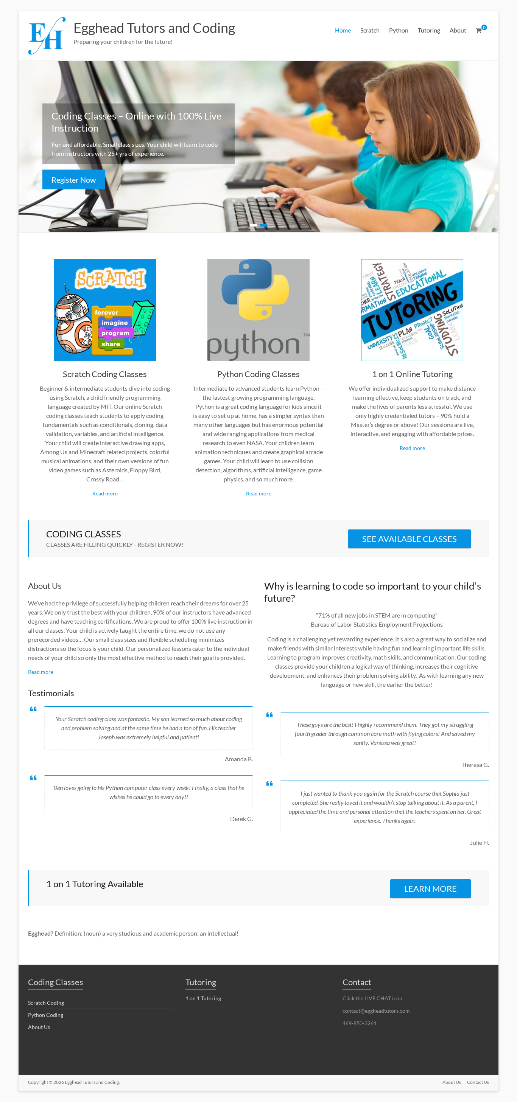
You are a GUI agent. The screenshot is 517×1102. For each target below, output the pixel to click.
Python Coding (45, 1015)
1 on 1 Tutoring (203, 998)
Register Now (73, 179)
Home (343, 30)
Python (398, 30)
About (458, 30)
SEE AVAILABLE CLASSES (409, 539)
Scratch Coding (46, 1003)
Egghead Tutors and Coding (154, 27)
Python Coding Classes (258, 374)
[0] (478, 30)
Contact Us (478, 1082)
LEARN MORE (430, 888)
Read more (105, 493)
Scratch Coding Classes (105, 374)
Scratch (370, 30)
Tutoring (429, 30)
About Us (45, 585)
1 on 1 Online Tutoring (412, 374)
